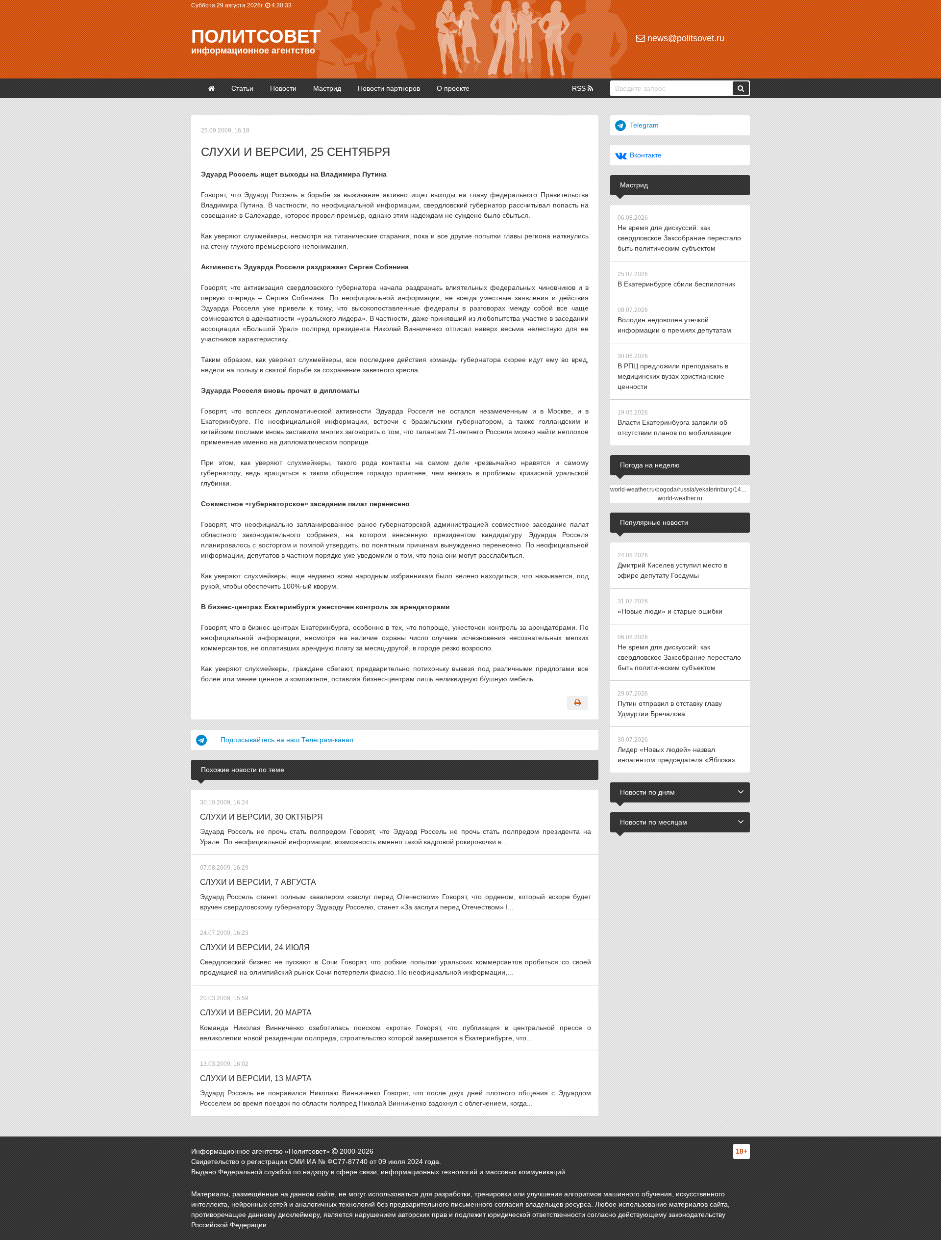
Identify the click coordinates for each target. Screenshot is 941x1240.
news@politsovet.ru (684, 38)
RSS (580, 88)
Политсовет (256, 36)
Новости (283, 88)
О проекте (453, 88)
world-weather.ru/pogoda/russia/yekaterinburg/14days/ (682, 489)
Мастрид (327, 88)
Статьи (242, 88)
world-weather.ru (680, 498)
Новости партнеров (389, 88)
